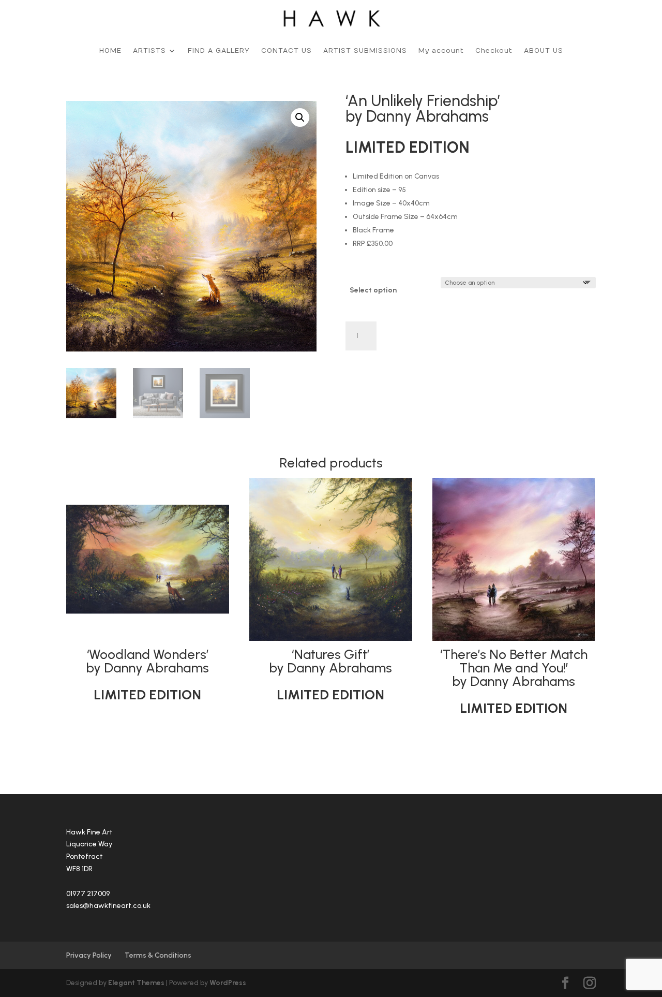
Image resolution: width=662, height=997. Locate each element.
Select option (373, 290)
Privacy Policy (89, 955)
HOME (110, 51)
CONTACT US (286, 51)
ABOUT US (543, 51)
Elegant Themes (136, 982)
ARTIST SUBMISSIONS (365, 51)
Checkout (494, 51)
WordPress (227, 982)
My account (441, 51)
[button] (300, 117)
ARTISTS (149, 51)
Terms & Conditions (158, 955)
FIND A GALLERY (219, 51)
